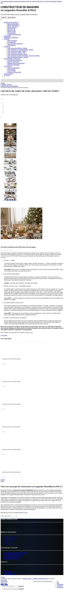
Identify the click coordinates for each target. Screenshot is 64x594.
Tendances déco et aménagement (16, 63)
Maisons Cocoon (8, 544)
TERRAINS (7, 36)
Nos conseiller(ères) (9, 574)
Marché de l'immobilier (13, 64)
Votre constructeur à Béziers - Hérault (17, 48)
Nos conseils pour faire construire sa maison (15, 552)
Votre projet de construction (14, 60)
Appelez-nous (7, 571)
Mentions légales (26, 578)
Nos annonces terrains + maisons (12, 557)
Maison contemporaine (13, 25)
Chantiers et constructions (14, 34)
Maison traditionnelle (12, 24)
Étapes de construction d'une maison (13, 554)
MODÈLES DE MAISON (11, 22)
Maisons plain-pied (9, 540)
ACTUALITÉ (8, 66)
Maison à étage (11, 28)
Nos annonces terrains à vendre (12, 555)
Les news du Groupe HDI (14, 72)
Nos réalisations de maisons (11, 558)
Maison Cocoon (11, 31)
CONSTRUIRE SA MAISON (12, 58)
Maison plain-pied (12, 27)
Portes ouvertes (11, 69)
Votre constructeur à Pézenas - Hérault (17, 54)
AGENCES (7, 46)
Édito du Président (12, 40)
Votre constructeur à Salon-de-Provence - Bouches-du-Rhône (23, 55)
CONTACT (3, 17)
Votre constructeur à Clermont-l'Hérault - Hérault (20, 49)
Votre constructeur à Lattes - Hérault (16, 51)
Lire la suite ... (4, 335)
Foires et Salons (11, 70)
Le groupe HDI (11, 42)
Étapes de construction (13, 61)
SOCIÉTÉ (7, 39)
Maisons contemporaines (10, 537)
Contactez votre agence (10, 572)
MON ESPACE (11, 17)
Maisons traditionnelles (10, 538)
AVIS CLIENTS (8, 74)
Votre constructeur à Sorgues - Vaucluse (17, 57)
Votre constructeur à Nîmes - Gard (16, 52)
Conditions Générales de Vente (40, 578)
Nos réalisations (11, 33)
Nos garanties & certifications (15, 43)
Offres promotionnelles (13, 67)
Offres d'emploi (11, 45)
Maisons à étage (8, 541)
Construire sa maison (6, 84)
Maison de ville (11, 30)
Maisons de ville (8, 543)
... (1, 116)
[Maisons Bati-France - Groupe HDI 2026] (3, 577)
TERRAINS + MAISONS (11, 37)
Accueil (3, 83)
